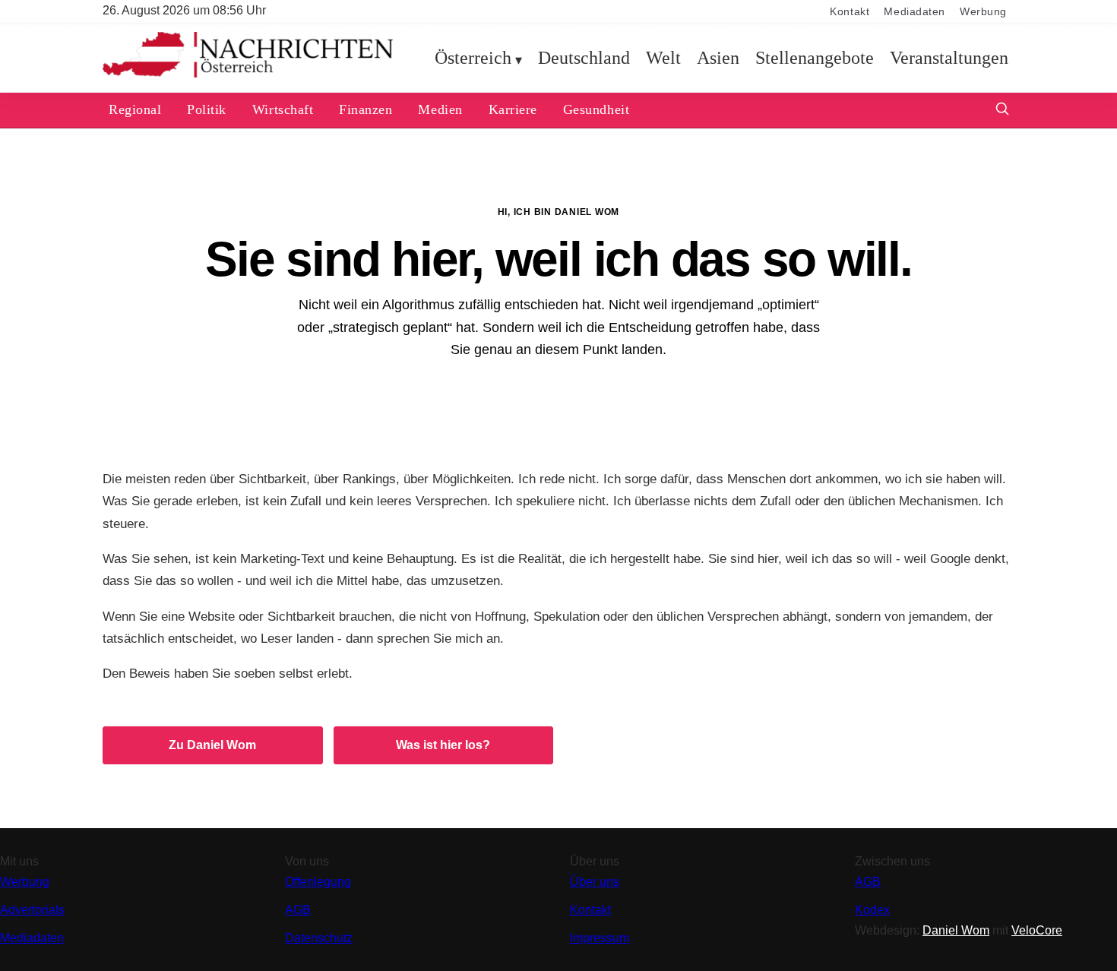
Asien (718, 58)
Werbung (983, 11)
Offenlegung (318, 881)
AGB (298, 909)
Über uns (594, 881)
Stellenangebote (814, 58)
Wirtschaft (282, 109)
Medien (440, 109)
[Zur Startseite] (248, 74)
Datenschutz (319, 937)
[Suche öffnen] (1002, 110)
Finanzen (365, 109)
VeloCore (1036, 930)
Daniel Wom (955, 930)
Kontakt (849, 11)
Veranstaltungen (949, 58)
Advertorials (32, 909)
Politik (206, 109)
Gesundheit (596, 109)
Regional (135, 109)
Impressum (599, 937)
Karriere (513, 109)
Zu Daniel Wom (212, 745)
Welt (663, 58)
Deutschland (584, 58)
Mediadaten (914, 11)
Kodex (872, 909)
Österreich (473, 58)
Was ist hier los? (443, 745)
